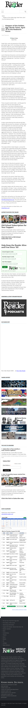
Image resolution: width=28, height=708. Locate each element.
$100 (10, 253)
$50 (6, 253)
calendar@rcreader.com (7, 514)
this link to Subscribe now (14, 498)
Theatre (4, 635)
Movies (4, 639)
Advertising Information (8, 624)
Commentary (6, 633)
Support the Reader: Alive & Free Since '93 (13, 627)
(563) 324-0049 (4, 686)
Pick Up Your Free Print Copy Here (11, 620)
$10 (9, 258)
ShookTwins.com (5, 208)
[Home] (14, 4)
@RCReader (4, 697)
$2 (3, 258)
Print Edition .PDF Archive (9, 622)
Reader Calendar (7, 629)
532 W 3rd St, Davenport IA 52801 (9, 684)
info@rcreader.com (5, 687)
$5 (6, 258)
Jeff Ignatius (6, 35)
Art (3, 641)
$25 (3, 253)
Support (5, 267)
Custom (14, 253)
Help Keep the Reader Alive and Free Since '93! (13, 246)
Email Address (7, 465)
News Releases (6, 645)
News (4, 631)
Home (3, 16)
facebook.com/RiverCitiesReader (9, 695)
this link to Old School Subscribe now (11, 238)
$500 (10, 263)
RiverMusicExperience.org (7, 199)
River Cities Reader (21, 370)
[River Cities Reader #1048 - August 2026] (14, 346)
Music (4, 637)
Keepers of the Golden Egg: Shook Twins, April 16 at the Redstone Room (15, 28)
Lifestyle (5, 643)
